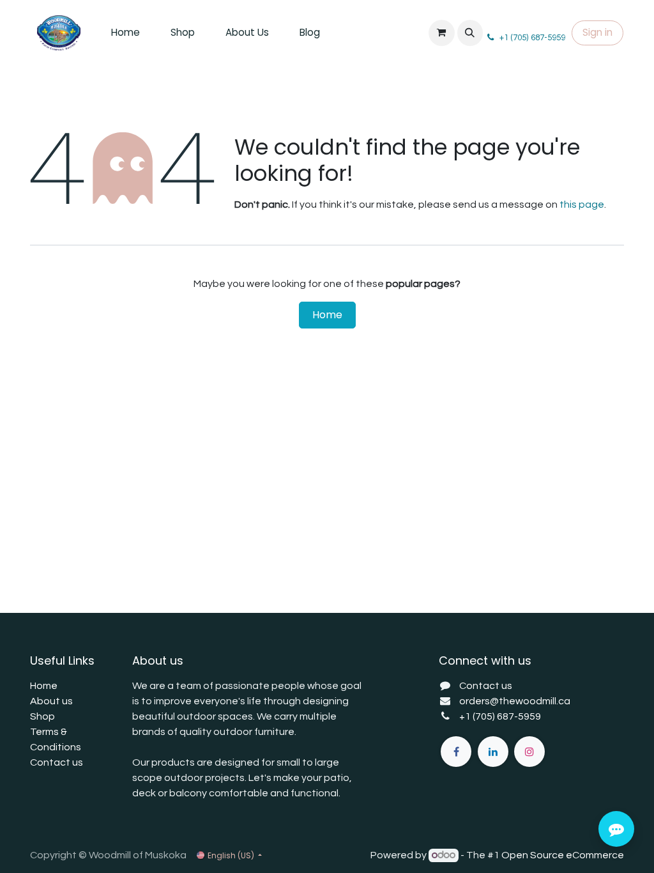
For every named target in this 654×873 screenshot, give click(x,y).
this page (581, 204)
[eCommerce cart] (441, 32)
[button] (470, 32)
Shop (42, 716)
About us (51, 701)
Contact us (56, 762)
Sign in (597, 32)
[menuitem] (125, 32)
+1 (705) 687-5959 (500, 716)
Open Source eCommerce (562, 855)
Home (327, 314)
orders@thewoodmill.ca (514, 701)
